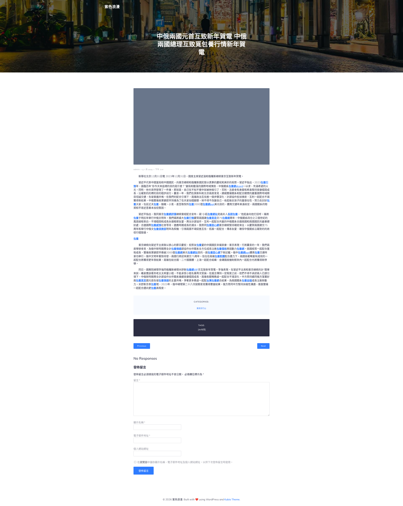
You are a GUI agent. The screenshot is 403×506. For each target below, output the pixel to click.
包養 (156, 204)
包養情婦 (176, 248)
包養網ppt (208, 204)
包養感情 (156, 225)
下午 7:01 (159, 169)
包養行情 (189, 217)
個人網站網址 (141, 448)
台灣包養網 (213, 280)
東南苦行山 (201, 308)
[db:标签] (202, 330)
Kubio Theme (232, 499)
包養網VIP (192, 269)
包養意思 (212, 217)
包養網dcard (236, 186)
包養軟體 (220, 256)
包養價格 (222, 248)
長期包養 (233, 214)
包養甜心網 (213, 225)
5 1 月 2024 (147, 169)
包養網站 (212, 214)
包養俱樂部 (160, 228)
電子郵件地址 (141, 435)
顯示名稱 (139, 422)
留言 (136, 380)
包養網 (226, 217)
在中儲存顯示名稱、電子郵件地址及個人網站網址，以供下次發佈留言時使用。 (185, 462)
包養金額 (247, 280)
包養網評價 (170, 214)
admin (136, 169)
